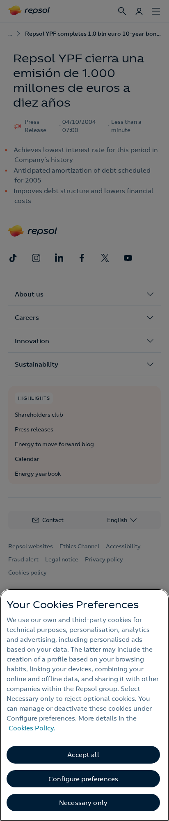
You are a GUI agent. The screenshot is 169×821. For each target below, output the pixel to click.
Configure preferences (83, 779)
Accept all (83, 754)
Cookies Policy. (32, 728)
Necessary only (83, 802)
